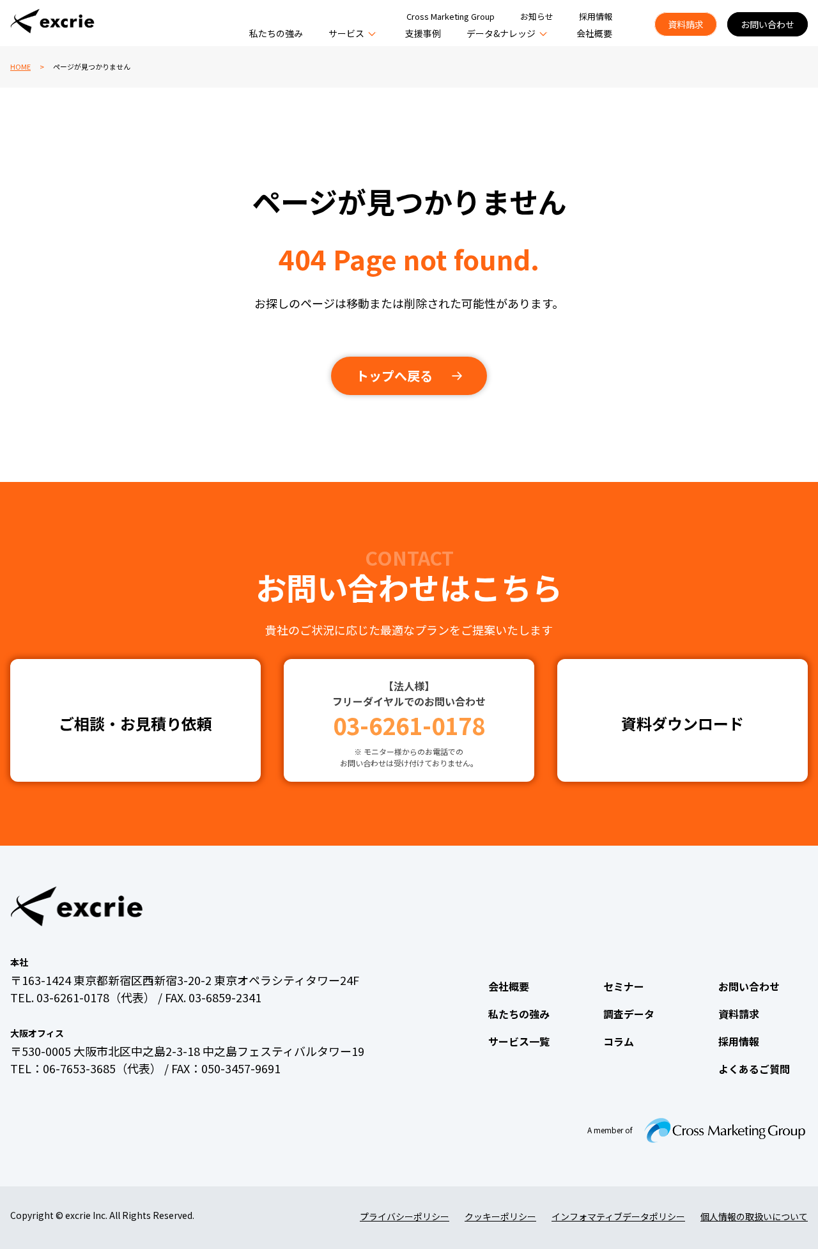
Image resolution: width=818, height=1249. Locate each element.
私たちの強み (276, 33)
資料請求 (686, 24)
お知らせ (536, 16)
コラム (618, 1041)
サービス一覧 (519, 1041)
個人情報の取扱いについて (754, 1216)
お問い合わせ (767, 24)
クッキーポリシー (500, 1216)
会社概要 (594, 33)
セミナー (623, 986)
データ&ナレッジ (501, 33)
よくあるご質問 (754, 1068)
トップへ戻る (394, 375)
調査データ (628, 1013)
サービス (346, 33)
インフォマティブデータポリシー (618, 1216)
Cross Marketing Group (450, 16)
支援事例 (423, 33)
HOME (20, 66)
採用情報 (595, 16)
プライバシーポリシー (404, 1216)
